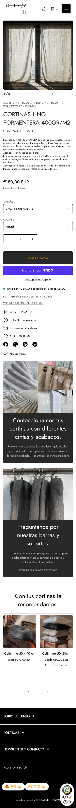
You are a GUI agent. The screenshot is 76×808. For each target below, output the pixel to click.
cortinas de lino (28, 103)
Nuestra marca (18, 354)
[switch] (67, 802)
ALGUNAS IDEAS (20, 336)
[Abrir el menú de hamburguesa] (66, 8)
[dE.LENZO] (16, 8)
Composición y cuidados (23, 328)
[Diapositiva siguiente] (68, 94)
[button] (13, 786)
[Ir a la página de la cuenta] (43, 8)
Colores (8, 219)
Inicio (7, 103)
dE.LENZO (53, 800)
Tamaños (9, 201)
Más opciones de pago (38, 279)
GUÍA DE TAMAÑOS (21, 312)
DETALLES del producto (23, 320)
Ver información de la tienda (23, 303)
